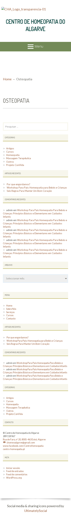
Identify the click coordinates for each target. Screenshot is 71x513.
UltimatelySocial (35, 511)
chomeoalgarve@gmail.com (21, 442)
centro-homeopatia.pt (14, 449)
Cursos (10, 151)
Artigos (10, 148)
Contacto (10, 318)
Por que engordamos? (18, 184)
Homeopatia (12, 155)
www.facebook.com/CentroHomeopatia (23, 446)
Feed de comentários (16, 474)
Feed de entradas (15, 471)
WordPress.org (14, 477)
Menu (39, 46)
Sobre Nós (11, 309)
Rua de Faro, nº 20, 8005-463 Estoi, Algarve (24, 439)
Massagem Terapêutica (18, 158)
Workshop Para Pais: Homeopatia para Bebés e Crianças (37, 187)
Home (9, 305)
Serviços (10, 312)
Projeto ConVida (15, 165)
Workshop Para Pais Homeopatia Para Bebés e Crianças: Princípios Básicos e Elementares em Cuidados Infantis (35, 213)
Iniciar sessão (13, 468)
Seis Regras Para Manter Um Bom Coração (29, 190)
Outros (10, 161)
